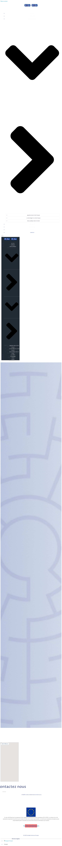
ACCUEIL (32, 13)
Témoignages (32, 227)
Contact (32, 232)
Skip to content (3, 1)
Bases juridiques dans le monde (33, 220)
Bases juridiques (13, 246)
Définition (32, 16)
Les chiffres (32, 224)
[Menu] (31, 236)
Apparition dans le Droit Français (33, 215)
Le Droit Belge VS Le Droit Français (33, 218)
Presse (32, 229)
